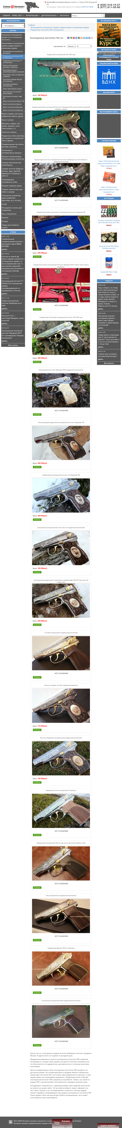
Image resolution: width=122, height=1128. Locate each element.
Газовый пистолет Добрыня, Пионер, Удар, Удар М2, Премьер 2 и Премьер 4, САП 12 (13, 172)
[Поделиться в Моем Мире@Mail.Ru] (79, 38)
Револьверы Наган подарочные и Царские (13, 75)
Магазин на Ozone (108, 50)
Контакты (64, 15)
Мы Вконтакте (109, 92)
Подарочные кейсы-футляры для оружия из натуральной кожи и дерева (13, 138)
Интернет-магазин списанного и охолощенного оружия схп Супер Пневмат (51, 1121)
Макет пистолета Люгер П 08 (13, 101)
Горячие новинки (109, 141)
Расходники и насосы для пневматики (12, 208)
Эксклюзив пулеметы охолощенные (10, 85)
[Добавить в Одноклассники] (81, 38)
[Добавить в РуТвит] (84, 38)
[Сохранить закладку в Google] (71, 38)
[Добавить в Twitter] (87, 38)
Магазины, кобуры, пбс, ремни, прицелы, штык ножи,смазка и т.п (11, 125)
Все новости (109, 363)
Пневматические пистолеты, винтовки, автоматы (13, 145)
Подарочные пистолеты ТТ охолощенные (12, 61)
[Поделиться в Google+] (74, 38)
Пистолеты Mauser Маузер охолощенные (12, 80)
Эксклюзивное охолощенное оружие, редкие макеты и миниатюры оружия (13, 45)
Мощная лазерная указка (12, 185)
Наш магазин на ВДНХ (109, 63)
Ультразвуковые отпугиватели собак (9, 180)
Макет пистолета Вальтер (13, 107)
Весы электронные (9, 214)
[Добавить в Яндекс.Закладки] (92, 38)
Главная (6, 15)
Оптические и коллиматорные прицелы (12, 151)
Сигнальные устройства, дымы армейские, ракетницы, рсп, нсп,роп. (11, 197)
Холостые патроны (9, 132)
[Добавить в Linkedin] (76, 38)
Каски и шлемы (8, 120)
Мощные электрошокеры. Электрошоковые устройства (13, 157)
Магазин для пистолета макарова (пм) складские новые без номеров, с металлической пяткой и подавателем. (108, 273)
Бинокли (5, 217)
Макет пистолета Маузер (12, 104)
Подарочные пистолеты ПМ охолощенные (13, 57)
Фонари (5, 221)
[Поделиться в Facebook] (68, 38)
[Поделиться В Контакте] (89, 38)
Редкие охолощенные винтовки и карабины (10, 66)
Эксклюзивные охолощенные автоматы (13, 52)
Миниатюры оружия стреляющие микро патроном (13, 71)
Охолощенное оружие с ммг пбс (12, 97)
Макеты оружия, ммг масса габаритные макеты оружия (12, 114)
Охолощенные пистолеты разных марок (12, 92)
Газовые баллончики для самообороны (11, 163)
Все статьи (13, 345)
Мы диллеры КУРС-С (109, 21)
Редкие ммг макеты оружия (12, 89)
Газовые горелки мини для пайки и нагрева (12, 190)
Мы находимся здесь (109, 112)
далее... (5, 249)
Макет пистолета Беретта (13, 110)
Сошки (4, 204)
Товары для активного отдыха (10, 226)
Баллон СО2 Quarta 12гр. (108, 240)
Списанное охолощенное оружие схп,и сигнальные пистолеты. (12, 37)
